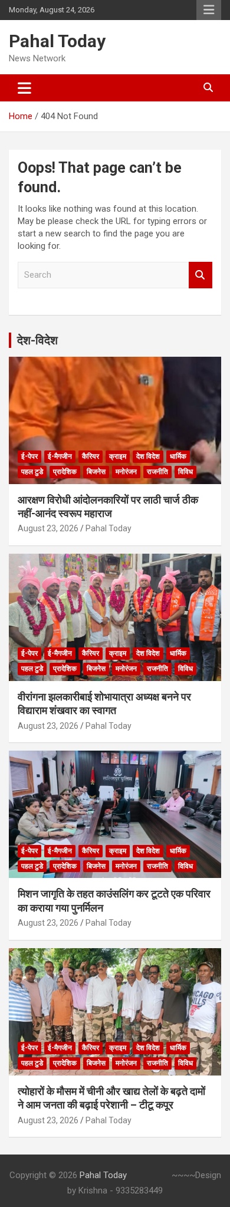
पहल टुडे (32, 472)
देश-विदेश (37, 340)
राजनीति (157, 472)
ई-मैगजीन (60, 456)
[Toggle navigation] (24, 87)
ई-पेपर (29, 456)
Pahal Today (57, 41)
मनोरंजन (126, 472)
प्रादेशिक (65, 472)
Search (200, 275)
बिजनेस (96, 472)
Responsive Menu (208, 10)
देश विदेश (148, 456)
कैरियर (90, 456)
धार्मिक (178, 456)
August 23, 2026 (48, 528)
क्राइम (117, 456)
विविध (185, 472)
